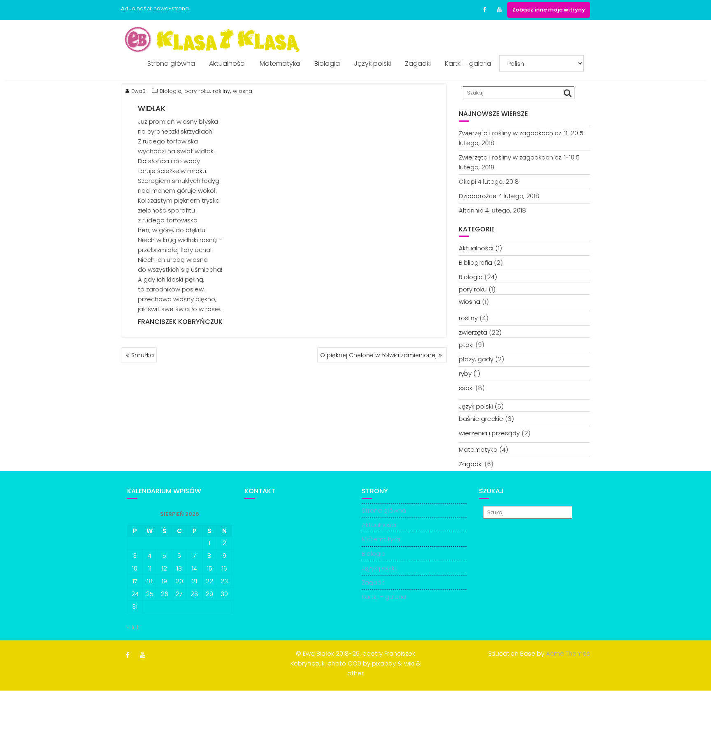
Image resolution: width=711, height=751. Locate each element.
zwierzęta (473, 332)
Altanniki (471, 210)
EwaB (138, 91)
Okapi (467, 181)
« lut (133, 627)
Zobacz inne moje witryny (548, 10)
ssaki (466, 388)
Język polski (372, 63)
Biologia (327, 63)
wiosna (242, 91)
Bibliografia (475, 262)
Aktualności (227, 63)
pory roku (197, 91)
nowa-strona (171, 8)
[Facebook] (484, 9)
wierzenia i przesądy (489, 433)
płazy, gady (476, 359)
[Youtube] (499, 9)
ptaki (466, 344)
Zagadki (418, 63)
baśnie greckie (481, 418)
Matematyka (280, 63)
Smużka (142, 355)
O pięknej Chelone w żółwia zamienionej (378, 355)
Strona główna (171, 63)
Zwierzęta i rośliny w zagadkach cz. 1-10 (516, 157)
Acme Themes (568, 653)
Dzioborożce (478, 196)
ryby (465, 373)
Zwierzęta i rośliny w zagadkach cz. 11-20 (518, 133)
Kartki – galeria (468, 63)
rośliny (221, 91)
